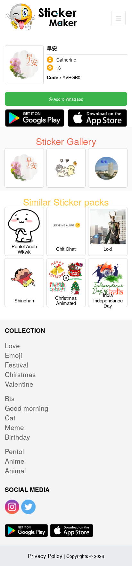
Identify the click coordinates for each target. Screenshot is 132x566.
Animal (15, 470)
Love (12, 345)
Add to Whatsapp (68, 99)
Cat (10, 417)
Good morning (26, 408)
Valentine (19, 384)
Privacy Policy (45, 556)
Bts (10, 398)
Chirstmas (20, 374)
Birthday (17, 437)
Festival (17, 364)
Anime (14, 461)
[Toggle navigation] (118, 18)
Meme (14, 427)
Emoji (13, 355)
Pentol (14, 451)
